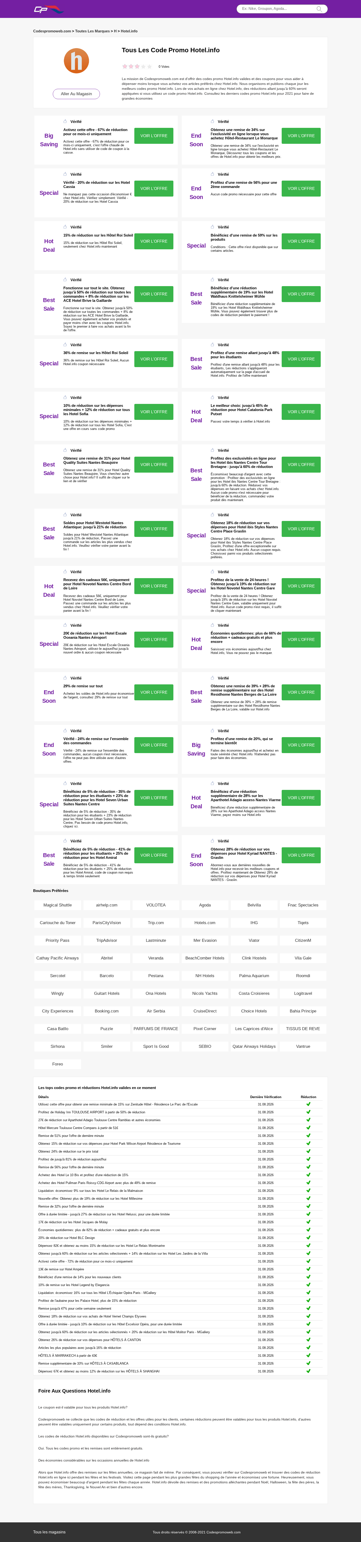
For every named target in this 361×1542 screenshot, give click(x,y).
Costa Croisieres (254, 993)
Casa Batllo (57, 1028)
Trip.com (156, 922)
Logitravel (303, 993)
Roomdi (303, 975)
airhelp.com (106, 905)
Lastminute (156, 940)
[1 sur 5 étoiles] (125, 67)
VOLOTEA (156, 905)
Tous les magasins (49, 1532)
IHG (254, 922)
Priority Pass (57, 940)
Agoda (205, 905)
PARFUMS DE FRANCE (156, 1028)
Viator (254, 940)
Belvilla (254, 905)
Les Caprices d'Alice (254, 1028)
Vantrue (303, 1046)
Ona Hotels (156, 993)
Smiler (107, 1046)
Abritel (107, 958)
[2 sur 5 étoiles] (128, 67)
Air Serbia (156, 1011)
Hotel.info (129, 31)
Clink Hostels (254, 958)
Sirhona (58, 1046)
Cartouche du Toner (58, 922)
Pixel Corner (205, 1028)
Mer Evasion (205, 940)
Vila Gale (303, 958)
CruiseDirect (205, 1011)
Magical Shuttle (57, 905)
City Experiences (57, 1011)
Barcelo (107, 975)
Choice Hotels (254, 1011)
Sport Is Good (156, 1046)
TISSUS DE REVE (303, 1028)
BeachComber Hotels (204, 958)
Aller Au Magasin (76, 94)
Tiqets (303, 922)
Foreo (57, 1064)
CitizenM (303, 940)
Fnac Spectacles (303, 905)
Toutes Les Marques (92, 31)
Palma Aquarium (254, 975)
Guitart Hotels (107, 993)
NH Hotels (204, 975)
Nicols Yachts (205, 993)
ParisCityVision (107, 922)
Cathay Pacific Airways (57, 958)
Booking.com (107, 1011)
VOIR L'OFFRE (153, 136)
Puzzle (106, 1028)
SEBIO (205, 1046)
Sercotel (57, 975)
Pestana (155, 975)
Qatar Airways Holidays (254, 1046)
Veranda (155, 958)
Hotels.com (204, 922)
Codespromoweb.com (52, 31)
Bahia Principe (303, 1011)
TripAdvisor (106, 940)
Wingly (57, 993)
